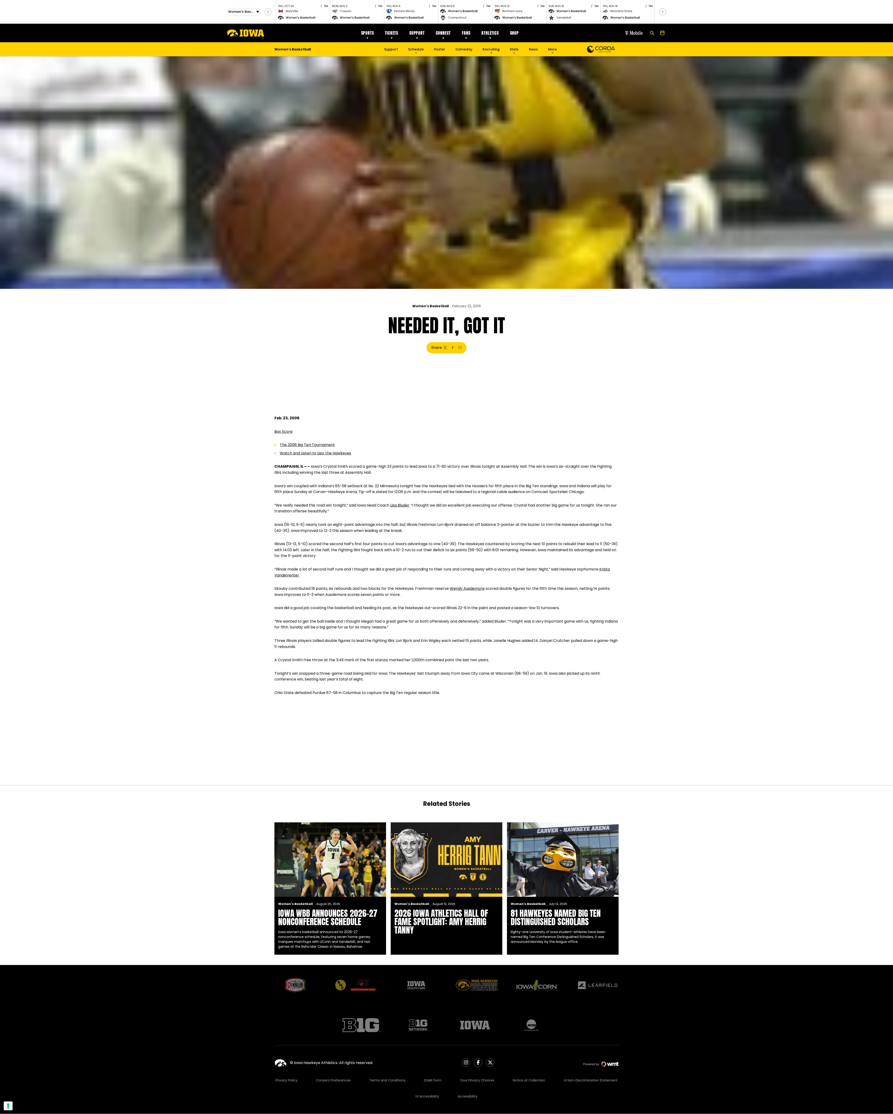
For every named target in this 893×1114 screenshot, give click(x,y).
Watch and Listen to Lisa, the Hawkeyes (315, 453)
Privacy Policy (286, 1080)
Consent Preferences (333, 1080)
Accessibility (467, 1096)
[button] (268, 11)
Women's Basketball (430, 306)
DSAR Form (432, 1080)
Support (417, 33)
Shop (514, 33)
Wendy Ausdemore (467, 588)
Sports (367, 33)
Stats (514, 49)
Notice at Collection (529, 1080)
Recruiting (491, 49)
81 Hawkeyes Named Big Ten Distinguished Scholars (556, 917)
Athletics (490, 33)
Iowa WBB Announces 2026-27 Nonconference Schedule (327, 917)
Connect (443, 33)
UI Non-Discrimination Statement (591, 1080)
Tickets (391, 33)
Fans (466, 33)
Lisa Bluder (399, 505)
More (552, 49)
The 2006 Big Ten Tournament (307, 444)
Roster (439, 49)
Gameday (463, 49)
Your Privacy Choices (477, 1080)
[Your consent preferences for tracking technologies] (8, 1105)
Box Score (283, 431)
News (533, 49)
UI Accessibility (427, 1096)
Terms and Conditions (387, 1080)
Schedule (416, 49)
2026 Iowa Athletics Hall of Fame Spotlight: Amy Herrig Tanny (441, 921)
